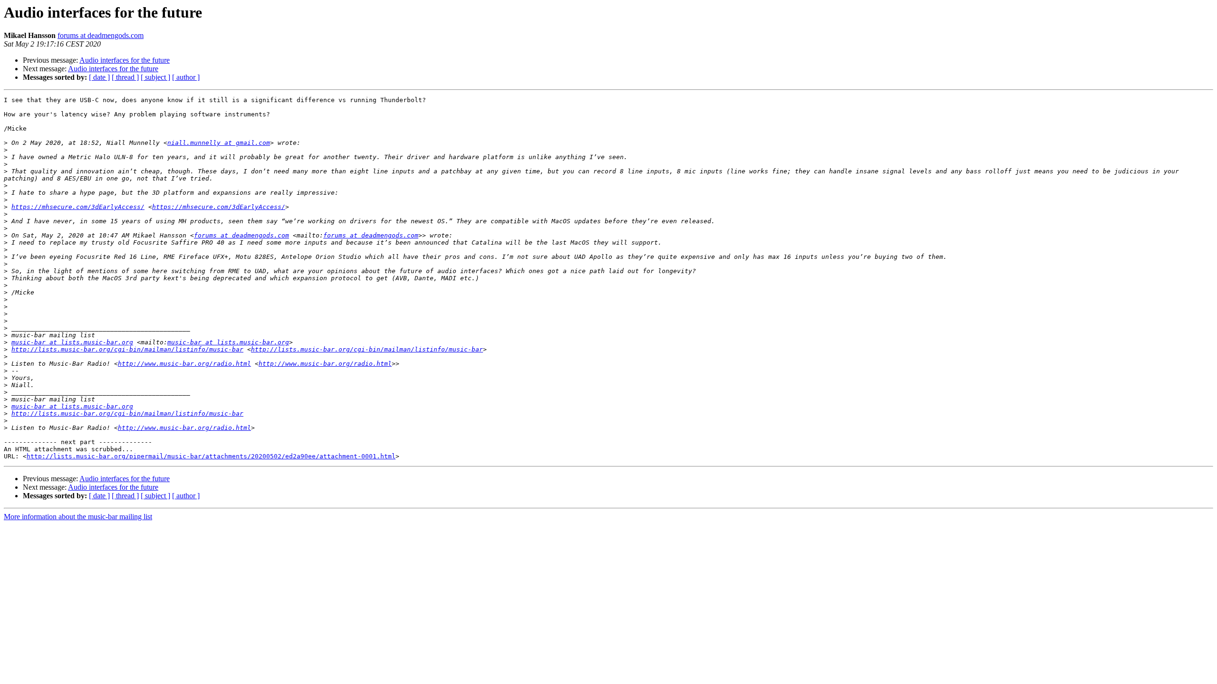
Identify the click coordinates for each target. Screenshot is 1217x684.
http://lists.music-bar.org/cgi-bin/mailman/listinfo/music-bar (127, 349)
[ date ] (99, 77)
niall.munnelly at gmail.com (218, 142)
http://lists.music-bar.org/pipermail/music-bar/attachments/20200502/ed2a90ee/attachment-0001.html (211, 456)
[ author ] (186, 77)
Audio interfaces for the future (124, 60)
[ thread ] (125, 77)
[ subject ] (155, 77)
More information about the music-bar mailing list (78, 517)
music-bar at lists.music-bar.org (72, 342)
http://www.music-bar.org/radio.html (184, 363)
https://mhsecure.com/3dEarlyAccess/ (78, 206)
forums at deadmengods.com (101, 35)
